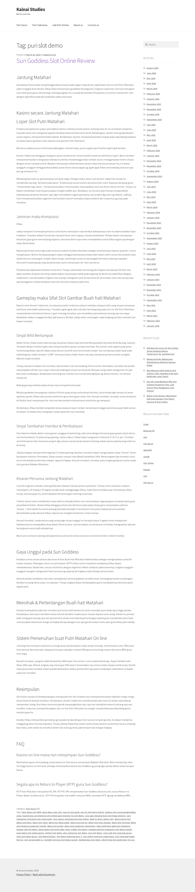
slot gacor (148, 443)
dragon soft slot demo (26, 829)
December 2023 (154, 222)
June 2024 (151, 192)
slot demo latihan (46, 836)
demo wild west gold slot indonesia (113, 826)
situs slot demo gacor (26, 836)
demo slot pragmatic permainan (79, 826)
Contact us (93, 25)
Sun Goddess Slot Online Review (55, 61)
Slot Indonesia (39, 25)
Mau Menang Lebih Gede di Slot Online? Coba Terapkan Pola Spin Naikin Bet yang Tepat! (162, 373)
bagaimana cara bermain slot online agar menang (46, 815)
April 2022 (151, 310)
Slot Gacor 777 (33, 808)
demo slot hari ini (79, 822)
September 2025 (154, 119)
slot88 (146, 456)
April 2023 (151, 264)
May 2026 (151, 78)
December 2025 (154, 104)
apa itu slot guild (71, 812)
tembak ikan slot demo (90, 839)
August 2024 (152, 181)
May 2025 (151, 135)
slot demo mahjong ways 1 (69, 836)
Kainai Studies (30, 9)
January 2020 (153, 326)
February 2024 (153, 212)
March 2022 (152, 315)
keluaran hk (148, 430)
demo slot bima (23, 822)
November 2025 (154, 109)
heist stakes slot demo (76, 829)
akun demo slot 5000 (31, 812)
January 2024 (153, 217)
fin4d (145, 424)
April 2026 (151, 83)
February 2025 (153, 150)
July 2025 (151, 124)
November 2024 (154, 166)
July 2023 (151, 248)
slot (145, 437)
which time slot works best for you (118, 839)
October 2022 (153, 295)
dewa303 (147, 450)
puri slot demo (95, 833)
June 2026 (151, 73)
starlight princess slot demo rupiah (61, 839)
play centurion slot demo (75, 833)
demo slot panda (55, 826)
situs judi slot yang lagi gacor (117, 833)
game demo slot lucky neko (51, 829)
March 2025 (152, 145)
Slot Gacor (21, 25)
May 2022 (151, 305)
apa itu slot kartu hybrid (92, 812)
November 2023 (154, 228)
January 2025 (153, 155)
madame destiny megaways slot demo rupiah (110, 829)
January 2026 (153, 99)
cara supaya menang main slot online (71, 819)
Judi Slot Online (60, 25)
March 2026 (152, 88)
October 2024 (153, 171)
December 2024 (154, 161)
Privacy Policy (23, 874)
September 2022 (154, 300)
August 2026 (152, 68)
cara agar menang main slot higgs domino (105, 815)
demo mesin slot (122, 819)
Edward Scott (49, 54)
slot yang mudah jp (33, 839)
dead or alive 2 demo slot (101, 819)
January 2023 (153, 279)
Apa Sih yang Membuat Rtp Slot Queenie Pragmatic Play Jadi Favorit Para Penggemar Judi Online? (162, 386)
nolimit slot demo (53, 833)
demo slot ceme (40, 822)
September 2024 (154, 176)
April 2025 (151, 140)
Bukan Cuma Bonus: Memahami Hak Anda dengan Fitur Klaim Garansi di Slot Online (162, 398)
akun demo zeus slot (52, 812)
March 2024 (152, 207)
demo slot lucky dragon (99, 822)
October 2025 (153, 114)
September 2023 (154, 238)
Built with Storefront (44, 874)
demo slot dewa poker (59, 822)
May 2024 (151, 197)
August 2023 (152, 243)
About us (78, 25)
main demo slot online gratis (30, 833)
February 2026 (153, 93)
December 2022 (154, 284)
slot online (148, 463)
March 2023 (152, 269)
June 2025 (151, 130)
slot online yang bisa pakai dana (98, 836)
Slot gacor (148, 482)
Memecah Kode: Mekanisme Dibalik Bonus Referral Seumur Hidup (161, 362)
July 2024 (151, 186)
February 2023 (153, 274)
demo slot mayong (121, 822)
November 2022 (154, 290)
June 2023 (151, 253)
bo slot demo (77, 815)
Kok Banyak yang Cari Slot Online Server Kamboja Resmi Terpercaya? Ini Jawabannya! (162, 351)
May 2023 (151, 259)
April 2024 (151, 202)
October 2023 (153, 233)
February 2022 (153, 320)
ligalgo (146, 469)
